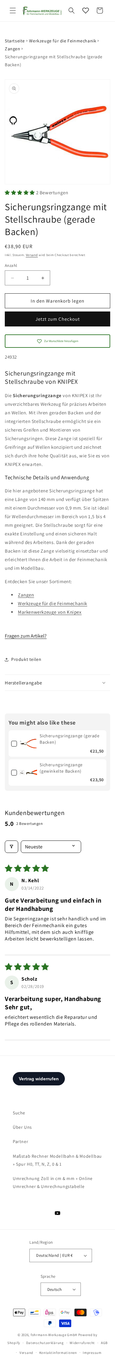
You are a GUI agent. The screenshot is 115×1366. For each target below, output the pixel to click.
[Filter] (11, 846)
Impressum (92, 1352)
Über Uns (22, 1127)
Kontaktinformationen (58, 1352)
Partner (20, 1141)
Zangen (12, 49)
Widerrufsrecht (82, 1343)
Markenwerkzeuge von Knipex (50, 612)
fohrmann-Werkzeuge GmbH (54, 1335)
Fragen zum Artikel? (26, 636)
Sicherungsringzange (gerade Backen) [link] (69, 739)
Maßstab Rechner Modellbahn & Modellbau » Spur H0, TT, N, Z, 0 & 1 (57, 1160)
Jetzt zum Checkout (57, 319)
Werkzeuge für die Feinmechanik (62, 41)
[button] (13, 11)
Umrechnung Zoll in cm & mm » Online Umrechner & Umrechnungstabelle (53, 1182)
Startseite (15, 41)
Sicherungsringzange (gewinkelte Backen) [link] (61, 768)
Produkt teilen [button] (26, 659)
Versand (32, 255)
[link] (28, 743)
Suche (19, 1113)
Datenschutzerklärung (45, 1343)
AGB (104, 1343)
